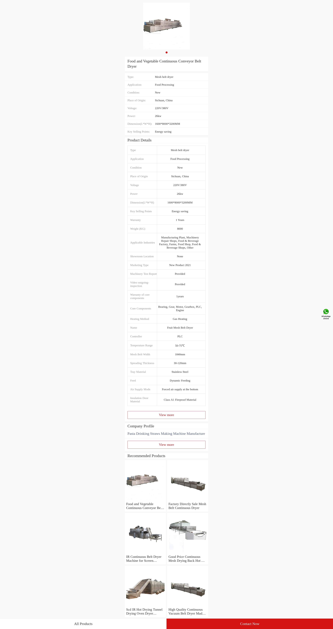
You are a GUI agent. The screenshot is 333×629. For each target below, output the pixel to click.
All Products (83, 624)
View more (166, 415)
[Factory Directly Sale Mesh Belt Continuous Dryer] (187, 500)
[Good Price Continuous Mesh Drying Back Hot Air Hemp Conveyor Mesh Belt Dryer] (187, 553)
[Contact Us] (326, 314)
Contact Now (249, 624)
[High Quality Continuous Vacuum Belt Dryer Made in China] (187, 605)
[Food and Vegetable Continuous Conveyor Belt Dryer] (145, 500)
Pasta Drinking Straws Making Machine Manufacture (166, 434)
